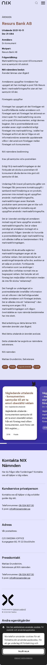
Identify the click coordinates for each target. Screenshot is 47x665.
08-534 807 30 (26, 506)
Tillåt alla (23, 651)
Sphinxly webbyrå (19, 609)
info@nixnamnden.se (19, 509)
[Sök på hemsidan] (37, 3)
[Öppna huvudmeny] (43, 3)
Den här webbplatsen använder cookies (23, 627)
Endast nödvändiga (23, 658)
